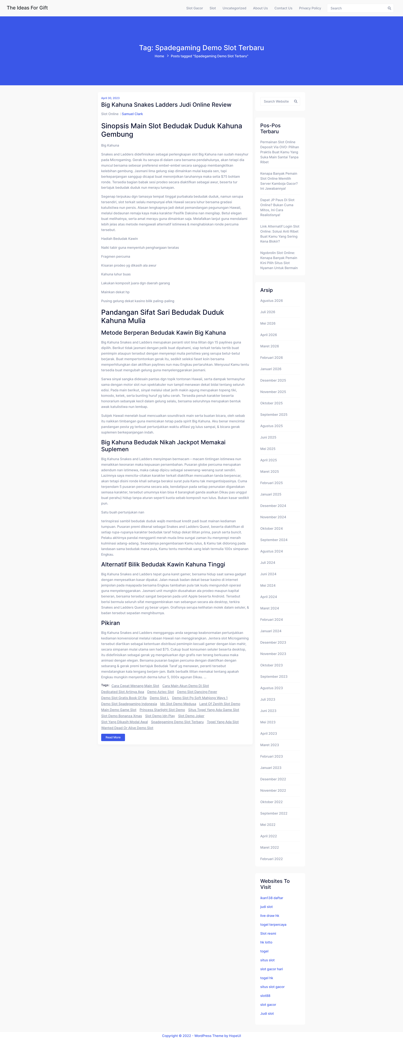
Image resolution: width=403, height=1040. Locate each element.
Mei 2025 (267, 449)
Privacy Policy (310, 8)
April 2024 (268, 597)
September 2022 (273, 813)
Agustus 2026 (271, 301)
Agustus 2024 (271, 551)
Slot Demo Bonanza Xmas (121, 716)
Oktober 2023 (271, 665)
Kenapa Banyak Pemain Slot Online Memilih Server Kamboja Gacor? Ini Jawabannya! (279, 181)
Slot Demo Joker (191, 716)
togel (264, 951)
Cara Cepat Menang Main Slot (135, 686)
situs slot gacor (272, 987)
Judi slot (267, 1013)
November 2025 (273, 392)
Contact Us (283, 8)
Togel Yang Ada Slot (223, 722)
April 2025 (268, 460)
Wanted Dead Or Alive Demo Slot (127, 728)
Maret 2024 (269, 608)
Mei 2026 (267, 323)
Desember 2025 (273, 380)
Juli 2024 (267, 563)
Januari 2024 (270, 631)
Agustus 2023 (271, 688)
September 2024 (274, 540)
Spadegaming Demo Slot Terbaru (177, 722)
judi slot (266, 907)
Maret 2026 (269, 346)
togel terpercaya (273, 924)
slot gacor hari (271, 969)
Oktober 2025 (271, 403)
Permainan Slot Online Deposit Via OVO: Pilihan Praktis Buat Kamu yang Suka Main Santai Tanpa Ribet (279, 152)
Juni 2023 (268, 711)
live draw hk (269, 916)
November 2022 (273, 790)
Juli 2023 (267, 699)
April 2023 (268, 733)
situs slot (267, 960)
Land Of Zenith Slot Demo (219, 704)
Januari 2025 (270, 494)
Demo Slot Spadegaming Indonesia (129, 704)
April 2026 (268, 335)
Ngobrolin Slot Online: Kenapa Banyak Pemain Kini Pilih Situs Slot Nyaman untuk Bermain (279, 260)
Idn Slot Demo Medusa (178, 704)
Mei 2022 (267, 825)
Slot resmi (268, 933)
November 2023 (273, 654)
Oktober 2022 (271, 802)
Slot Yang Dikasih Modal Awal (124, 722)
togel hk (266, 978)
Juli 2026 (267, 312)
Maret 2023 (269, 745)
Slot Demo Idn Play (160, 716)
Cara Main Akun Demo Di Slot (185, 686)
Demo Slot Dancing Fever (197, 692)
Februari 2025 (271, 483)
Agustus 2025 (271, 426)
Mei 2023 (268, 722)
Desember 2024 (273, 506)
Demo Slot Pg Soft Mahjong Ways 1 (200, 698)
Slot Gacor (194, 8)
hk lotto (266, 942)
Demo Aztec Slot (160, 692)
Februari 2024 (271, 620)
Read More (113, 737)
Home (159, 56)
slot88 (265, 996)
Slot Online (110, 114)
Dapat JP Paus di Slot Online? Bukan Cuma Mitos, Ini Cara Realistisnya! (277, 207)
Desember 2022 (273, 779)
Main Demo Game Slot (118, 710)
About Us (260, 8)
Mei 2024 (268, 585)
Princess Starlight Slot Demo (162, 710)
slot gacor (268, 1005)
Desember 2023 (273, 642)
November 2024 (273, 517)
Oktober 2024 (271, 528)
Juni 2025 (268, 437)
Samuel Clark (132, 114)
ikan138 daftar (271, 898)
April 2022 (268, 836)
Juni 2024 (268, 574)
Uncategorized (234, 8)
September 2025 (273, 415)
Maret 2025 (269, 471)
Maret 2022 (269, 847)
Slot (213, 8)
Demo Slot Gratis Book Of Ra (124, 698)
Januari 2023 (270, 768)
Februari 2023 (271, 756)
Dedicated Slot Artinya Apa (122, 692)
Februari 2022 (271, 859)
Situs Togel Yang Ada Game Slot (213, 710)
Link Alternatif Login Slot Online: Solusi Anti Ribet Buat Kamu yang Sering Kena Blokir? (279, 233)
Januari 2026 (270, 369)
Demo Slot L (159, 698)
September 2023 (274, 676)
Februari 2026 (271, 358)
